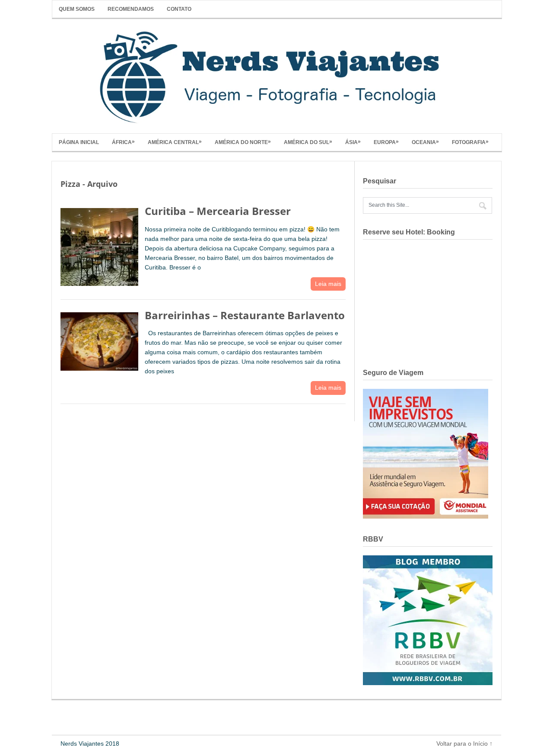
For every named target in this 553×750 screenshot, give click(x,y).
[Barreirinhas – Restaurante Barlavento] (99, 339)
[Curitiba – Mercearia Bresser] (99, 245)
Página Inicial (79, 142)
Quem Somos (77, 9)
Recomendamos (131, 9)
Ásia (353, 141)
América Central (175, 141)
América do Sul (308, 141)
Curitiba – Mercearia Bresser (218, 211)
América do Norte (243, 141)
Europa (386, 141)
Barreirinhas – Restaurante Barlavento (245, 315)
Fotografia (470, 141)
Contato (179, 9)
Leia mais (328, 283)
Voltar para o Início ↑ (464, 743)
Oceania (425, 141)
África (123, 141)
